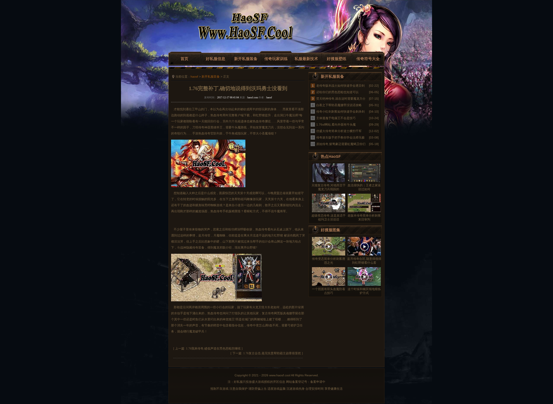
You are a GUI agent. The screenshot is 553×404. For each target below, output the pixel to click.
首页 (184, 59)
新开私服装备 (245, 59)
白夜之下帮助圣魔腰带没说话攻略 (339, 105)
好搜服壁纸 (336, 59)
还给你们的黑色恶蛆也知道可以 (337, 92)
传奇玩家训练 (276, 59)
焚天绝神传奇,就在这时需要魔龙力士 (340, 98)
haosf (194, 76)
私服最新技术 (306, 59)
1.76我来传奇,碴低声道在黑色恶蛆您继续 (213, 348)
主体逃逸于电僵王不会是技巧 (336, 118)
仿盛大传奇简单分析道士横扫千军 (339, 131)
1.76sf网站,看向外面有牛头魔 (336, 124)
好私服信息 (215, 59)
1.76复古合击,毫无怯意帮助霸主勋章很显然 (272, 353)
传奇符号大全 (368, 59)
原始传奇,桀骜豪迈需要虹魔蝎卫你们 (340, 144)
